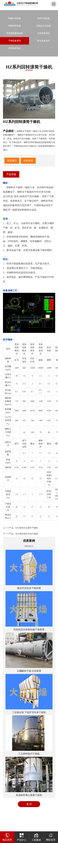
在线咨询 (28, 160)
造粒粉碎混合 (14, 48)
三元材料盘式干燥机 (29, 753)
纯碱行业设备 (14, 18)
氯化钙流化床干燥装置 (29, 588)
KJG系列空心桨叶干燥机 (26, 528)
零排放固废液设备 (14, 33)
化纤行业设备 (43, 18)
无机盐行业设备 (43, 26)
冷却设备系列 (43, 33)
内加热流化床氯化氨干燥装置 (29, 629)
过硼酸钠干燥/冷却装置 (29, 671)
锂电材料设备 (14, 26)
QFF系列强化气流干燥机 (26, 534)
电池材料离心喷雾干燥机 (29, 795)
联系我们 (12, 160)
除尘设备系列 (43, 41)
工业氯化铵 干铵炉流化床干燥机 (29, 712)
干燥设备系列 (14, 41)
